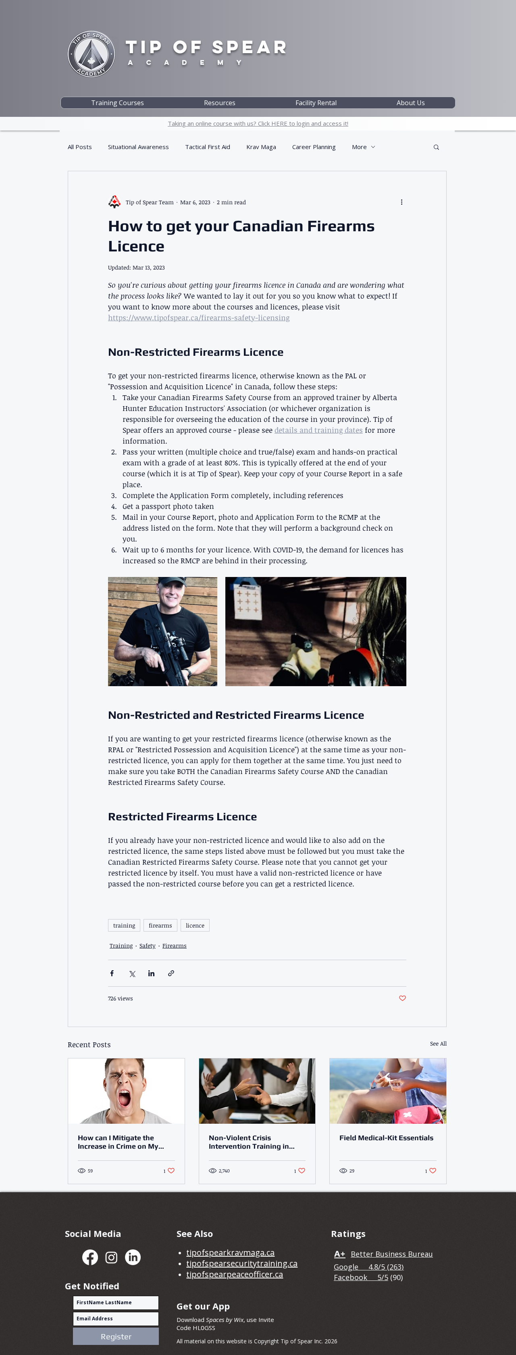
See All (438, 1043)
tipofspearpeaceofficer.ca (234, 1274)
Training (121, 945)
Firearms (174, 945)
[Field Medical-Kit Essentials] (388, 1091)
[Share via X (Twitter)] (131, 973)
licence (195, 925)
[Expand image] (162, 631)
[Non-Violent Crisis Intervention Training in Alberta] (257, 1091)
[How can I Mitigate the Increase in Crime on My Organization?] (126, 1091)
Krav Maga (261, 147)
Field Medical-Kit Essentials (386, 1137)
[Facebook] (90, 1257)
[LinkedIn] (133, 1257)
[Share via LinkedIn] (151, 973)
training (124, 925)
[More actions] (401, 202)
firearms (160, 925)
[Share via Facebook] (112, 973)
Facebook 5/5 (361, 1277)
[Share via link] (171, 973)
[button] (117, 102)
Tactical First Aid (207, 147)
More (359, 147)
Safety (147, 945)
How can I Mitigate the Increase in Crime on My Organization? (118, 1141)
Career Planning (314, 147)
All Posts (80, 147)
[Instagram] (111, 1257)
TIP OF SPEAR (207, 46)
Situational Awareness (138, 147)
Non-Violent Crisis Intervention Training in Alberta (249, 1141)
